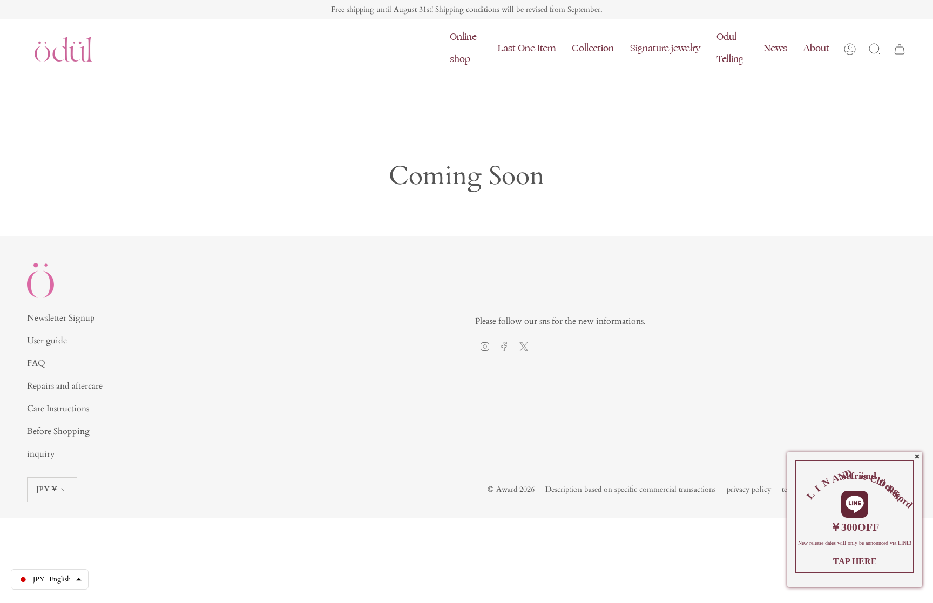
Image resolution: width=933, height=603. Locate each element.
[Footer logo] (40, 280)
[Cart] (899, 49)
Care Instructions (58, 409)
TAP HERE (855, 561)
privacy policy (749, 489)
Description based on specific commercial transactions (630, 489)
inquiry (41, 454)
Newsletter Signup (61, 318)
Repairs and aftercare (65, 386)
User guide (47, 341)
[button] (466, 49)
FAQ (36, 363)
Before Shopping (58, 431)
